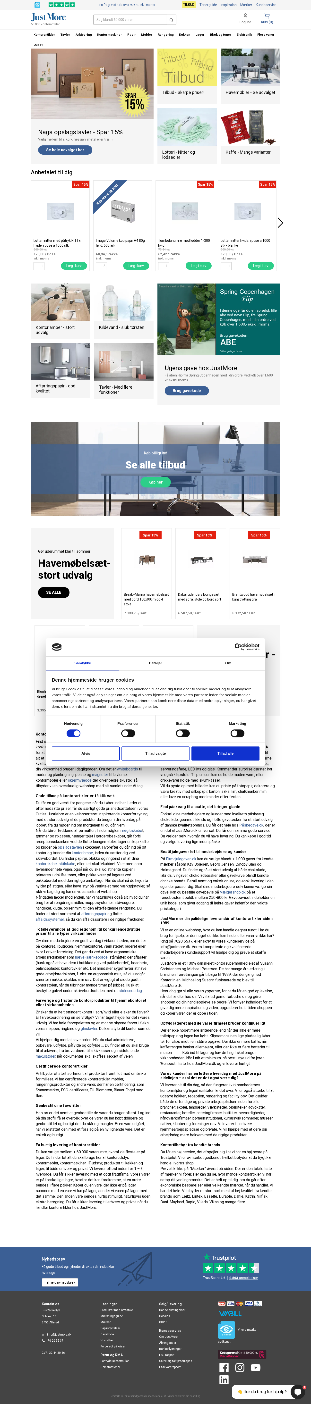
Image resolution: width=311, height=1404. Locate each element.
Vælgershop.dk (233, 892)
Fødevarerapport (170, 1367)
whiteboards (127, 769)
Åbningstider (167, 1343)
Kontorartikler (44, 34)
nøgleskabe (132, 830)
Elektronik (244, 34)
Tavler (65, 34)
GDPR (163, 1322)
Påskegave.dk (251, 825)
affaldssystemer (50, 919)
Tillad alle (225, 753)
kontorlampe (82, 853)
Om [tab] (228, 663)
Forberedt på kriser (113, 1346)
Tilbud (188, 5)
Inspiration (229, 5)
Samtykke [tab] (82, 663)
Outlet (38, 45)
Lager (200, 34)
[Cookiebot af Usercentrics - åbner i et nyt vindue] (238, 647)
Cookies (164, 1316)
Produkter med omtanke (117, 1310)
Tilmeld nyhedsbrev (60, 1282)
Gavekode (107, 1334)
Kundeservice (266, 5)
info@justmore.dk (59, 1334)
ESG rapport (166, 1355)
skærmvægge (80, 780)
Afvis (85, 753)
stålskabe (67, 863)
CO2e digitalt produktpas (175, 1361)
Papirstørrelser (110, 1328)
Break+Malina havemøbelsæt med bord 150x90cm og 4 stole (146, 599)
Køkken (184, 34)
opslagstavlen (70, 847)
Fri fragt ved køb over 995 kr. (127, 5)
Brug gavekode (187, 390)
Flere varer (266, 34)
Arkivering (84, 34)
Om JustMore (168, 1336)
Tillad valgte (155, 753)
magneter (100, 774)
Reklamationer (110, 1367)
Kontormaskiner (109, 34)
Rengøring (166, 34)
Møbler (146, 34)
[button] (171, 20)
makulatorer (45, 1056)
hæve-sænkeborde (91, 957)
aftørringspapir (93, 913)
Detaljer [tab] (155, 663)
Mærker (246, 5)
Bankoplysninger (170, 1349)
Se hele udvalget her (65, 150)
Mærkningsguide (112, 1316)
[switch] (128, 733)
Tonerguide (208, 5)
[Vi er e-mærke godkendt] (37, 4)
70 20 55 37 (55, 1340)
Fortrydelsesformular (115, 1361)
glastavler (89, 1028)
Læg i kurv (74, 266)
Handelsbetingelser (172, 1310)
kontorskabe (46, 863)
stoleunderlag (130, 990)
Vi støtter (107, 1340)
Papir (131, 34)
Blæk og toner (220, 34)
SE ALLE (53, 592)
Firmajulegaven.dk (181, 859)
